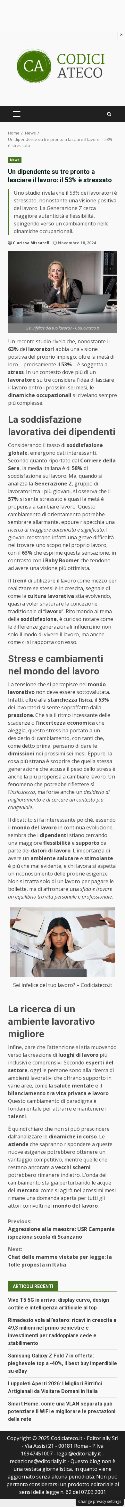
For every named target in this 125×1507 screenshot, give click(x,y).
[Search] (109, 114)
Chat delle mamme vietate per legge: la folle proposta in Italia (60, 1257)
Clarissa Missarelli (32, 243)
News (15, 160)
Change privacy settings (99, 1501)
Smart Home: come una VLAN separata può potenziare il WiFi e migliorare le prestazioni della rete (61, 1411)
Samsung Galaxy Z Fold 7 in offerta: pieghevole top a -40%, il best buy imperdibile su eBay (62, 1363)
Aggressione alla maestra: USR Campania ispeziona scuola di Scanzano (61, 1229)
